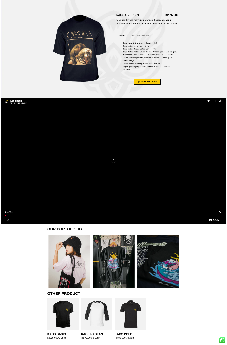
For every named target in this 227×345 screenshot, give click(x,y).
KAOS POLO (123, 334)
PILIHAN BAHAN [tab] (141, 35)
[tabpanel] (147, 57)
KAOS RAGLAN (92, 334)
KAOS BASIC (56, 334)
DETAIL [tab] (122, 35)
